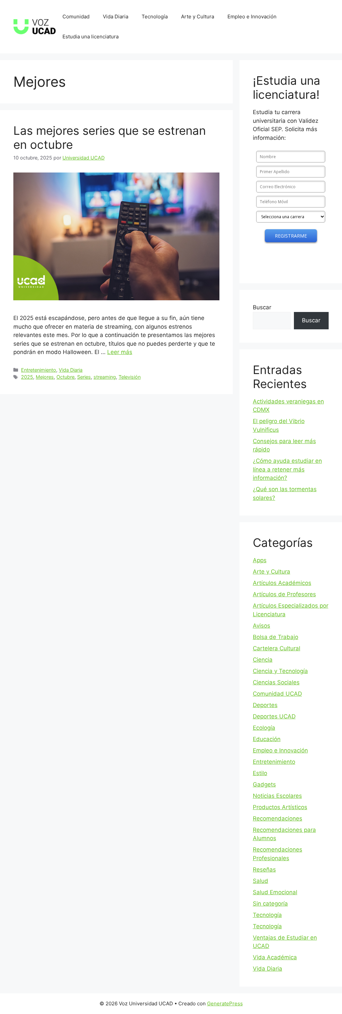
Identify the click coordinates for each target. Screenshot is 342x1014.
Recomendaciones (277, 818)
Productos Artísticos (280, 807)
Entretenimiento (38, 370)
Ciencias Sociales (276, 682)
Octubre (65, 377)
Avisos (261, 625)
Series (84, 377)
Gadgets (264, 784)
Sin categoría (270, 903)
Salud (260, 881)
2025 (27, 377)
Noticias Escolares (277, 795)
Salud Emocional (275, 892)
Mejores (45, 377)
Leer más (119, 352)
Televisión (130, 377)
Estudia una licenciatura (90, 36)
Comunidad (76, 16)
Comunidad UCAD (277, 693)
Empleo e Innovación (252, 16)
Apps (260, 560)
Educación (267, 739)
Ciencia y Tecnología (280, 671)
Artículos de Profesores (284, 594)
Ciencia (263, 659)
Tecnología (155, 16)
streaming (105, 377)
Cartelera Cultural (276, 648)
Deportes (265, 705)
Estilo (260, 773)
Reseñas (264, 869)
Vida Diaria (115, 16)
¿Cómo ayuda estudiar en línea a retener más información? (287, 469)
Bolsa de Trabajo (275, 637)
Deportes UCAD (274, 716)
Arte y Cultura (197, 16)
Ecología (264, 727)
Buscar (262, 307)
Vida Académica (275, 957)
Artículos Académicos (282, 583)
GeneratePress (225, 1003)
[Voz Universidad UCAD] (34, 26)
